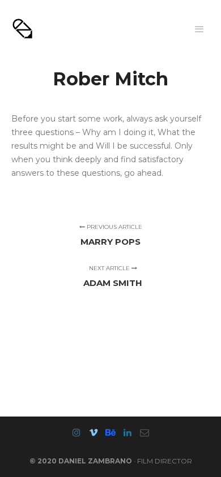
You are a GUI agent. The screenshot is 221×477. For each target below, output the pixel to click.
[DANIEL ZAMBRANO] (22, 29)
